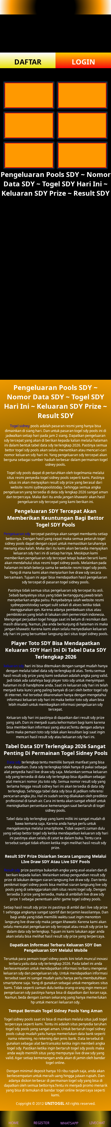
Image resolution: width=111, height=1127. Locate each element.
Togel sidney (20, 425)
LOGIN (83, 61)
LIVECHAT (97, 1122)
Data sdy (14, 762)
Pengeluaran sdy (17, 533)
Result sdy (12, 870)
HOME (14, 1122)
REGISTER (41, 1122)
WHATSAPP (69, 1123)
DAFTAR (28, 61)
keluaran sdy (14, 665)
